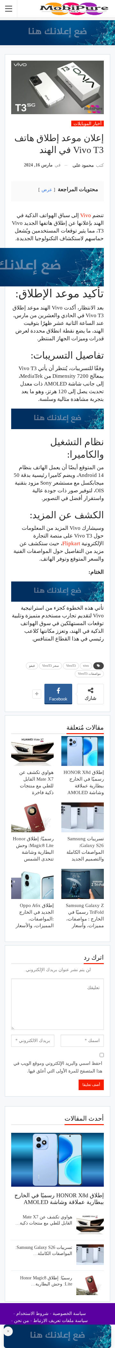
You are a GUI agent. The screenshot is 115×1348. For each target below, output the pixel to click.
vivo (86, 665)
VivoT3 (71, 665)
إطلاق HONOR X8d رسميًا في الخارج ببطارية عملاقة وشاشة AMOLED (59, 1198)
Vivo (86, 215)
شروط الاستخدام (32, 1313)
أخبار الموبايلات (87, 123)
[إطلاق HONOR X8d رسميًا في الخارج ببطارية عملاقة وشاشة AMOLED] (82, 751)
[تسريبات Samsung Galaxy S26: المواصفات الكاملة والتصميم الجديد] (82, 817)
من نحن (21, 1320)
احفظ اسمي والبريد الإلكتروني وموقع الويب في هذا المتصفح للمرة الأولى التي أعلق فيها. (57, 1067)
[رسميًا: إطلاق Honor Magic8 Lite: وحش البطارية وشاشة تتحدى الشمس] (32, 817)
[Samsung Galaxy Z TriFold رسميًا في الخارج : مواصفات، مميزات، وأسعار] (82, 884)
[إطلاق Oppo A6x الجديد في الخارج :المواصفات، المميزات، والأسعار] (32, 884)
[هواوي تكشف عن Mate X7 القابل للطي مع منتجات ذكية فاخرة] (32, 751)
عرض (47, 189)
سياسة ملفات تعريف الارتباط (60, 1320)
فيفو (32, 665)
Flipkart (71, 543)
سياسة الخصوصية (69, 1313)
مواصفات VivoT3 (89, 673)
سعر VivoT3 (50, 665)
